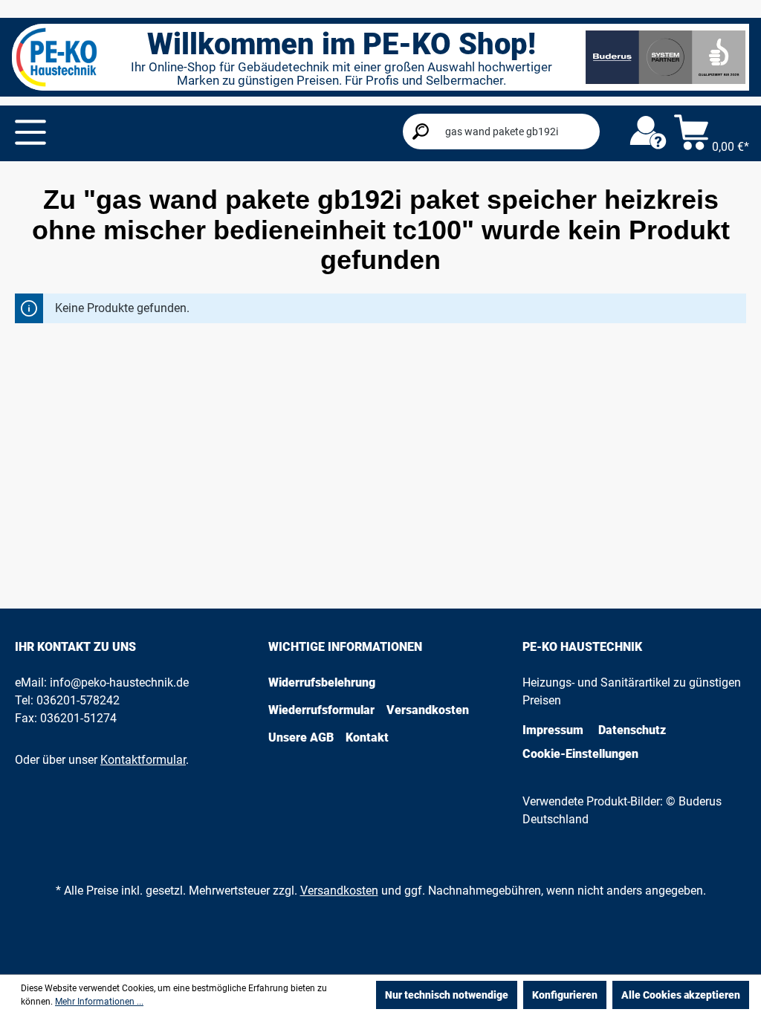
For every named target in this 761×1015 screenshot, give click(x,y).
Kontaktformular (143, 760)
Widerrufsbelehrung (321, 682)
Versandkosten (427, 710)
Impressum (552, 730)
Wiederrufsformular (321, 710)
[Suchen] (420, 131)
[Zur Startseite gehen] (56, 57)
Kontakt (367, 737)
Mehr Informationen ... (99, 1001)
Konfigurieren (565, 995)
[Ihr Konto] (648, 133)
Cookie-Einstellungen (580, 754)
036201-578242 (78, 700)
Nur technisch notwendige (446, 995)
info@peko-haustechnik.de (119, 682)
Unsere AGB (301, 737)
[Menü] (30, 132)
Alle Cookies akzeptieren (680, 995)
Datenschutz (632, 730)
